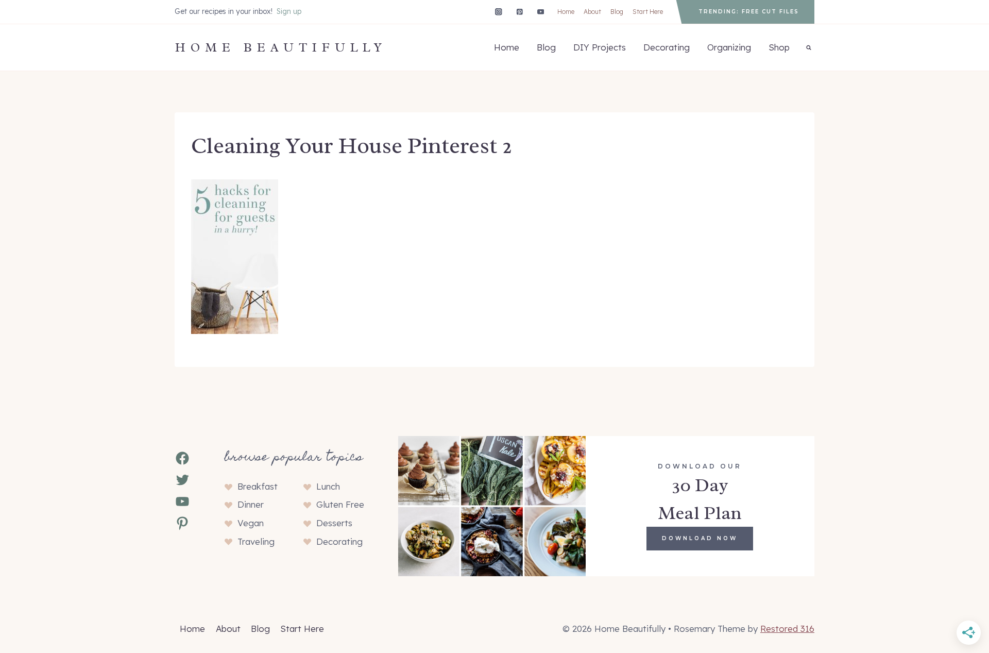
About (592, 11)
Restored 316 (787, 628)
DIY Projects (599, 47)
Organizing (729, 47)
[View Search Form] (809, 47)
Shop (779, 47)
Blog (616, 11)
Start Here (648, 11)
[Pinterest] (519, 12)
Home (565, 11)
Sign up (289, 11)
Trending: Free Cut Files (748, 11)
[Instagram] (498, 12)
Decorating (666, 47)
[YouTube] (541, 12)
